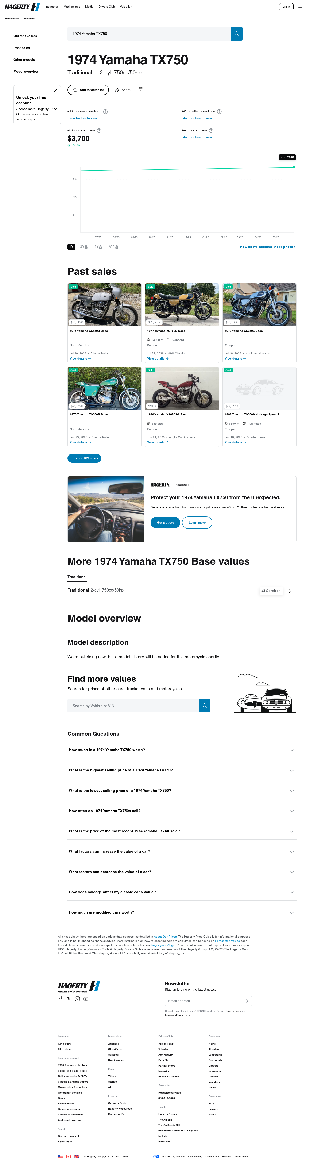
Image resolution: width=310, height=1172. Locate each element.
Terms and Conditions (177, 1015)
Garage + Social (117, 1103)
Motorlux (163, 1136)
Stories (112, 1081)
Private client (66, 1103)
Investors (214, 1082)
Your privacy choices (173, 1156)
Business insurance (70, 1109)
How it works (116, 1060)
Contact (213, 1076)
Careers (213, 1065)
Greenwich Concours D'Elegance (178, 1130)
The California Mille (169, 1125)
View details (78, 358)
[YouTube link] (86, 998)
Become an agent (68, 1136)
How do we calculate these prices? (267, 247)
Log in (286, 6)
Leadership (215, 1054)
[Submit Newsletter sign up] (246, 1000)
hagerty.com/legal (163, 945)
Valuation (163, 1049)
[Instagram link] (77, 998)
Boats (61, 1098)
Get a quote (165, 522)
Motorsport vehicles (70, 1092)
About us (214, 1049)
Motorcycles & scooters (72, 1087)
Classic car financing (70, 1114)
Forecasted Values (227, 940)
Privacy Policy (233, 1011)
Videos (112, 1076)
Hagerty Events (167, 1114)
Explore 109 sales (84, 458)
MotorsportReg (117, 1114)
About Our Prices (165, 936)
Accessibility (195, 1156)
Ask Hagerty (166, 1054)
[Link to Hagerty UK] (76, 1156)
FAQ (211, 1103)
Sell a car (113, 1054)
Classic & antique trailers (73, 1081)
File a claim (64, 1049)
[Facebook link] (60, 998)
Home (212, 1043)
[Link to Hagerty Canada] (68, 1156)
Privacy (213, 1109)
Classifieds (115, 1049)
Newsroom (215, 1071)
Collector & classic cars (72, 1070)
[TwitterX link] (69, 998)
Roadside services (169, 1092)
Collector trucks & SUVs (72, 1076)
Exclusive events (168, 1076)
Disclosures (212, 1156)
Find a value (12, 18)
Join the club (166, 1043)
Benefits (163, 1060)
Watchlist (29, 18)
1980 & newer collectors (72, 1065)
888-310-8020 (166, 1098)
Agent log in (65, 1141)
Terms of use (241, 1156)
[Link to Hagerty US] (60, 1156)
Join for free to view (83, 118)
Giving (212, 1087)
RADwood (164, 1141)
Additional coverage (70, 1120)
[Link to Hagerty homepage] (79, 987)
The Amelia (165, 1119)
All (109, 1087)
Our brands (215, 1060)
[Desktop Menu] (300, 7)
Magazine (164, 1071)
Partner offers (166, 1065)
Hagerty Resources (120, 1108)
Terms (212, 1114)
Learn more (197, 522)
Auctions (113, 1043)
